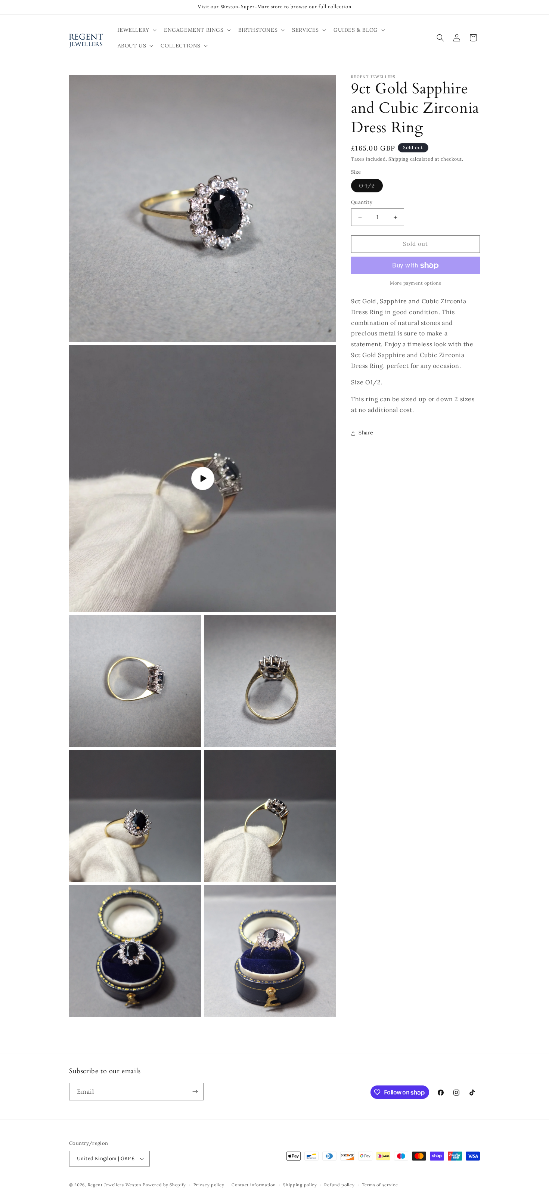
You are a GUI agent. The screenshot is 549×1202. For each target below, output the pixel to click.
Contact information (254, 1184)
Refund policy (339, 1184)
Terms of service (380, 1184)
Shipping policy (300, 1184)
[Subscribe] (195, 1091)
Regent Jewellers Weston (115, 1184)
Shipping (398, 159)
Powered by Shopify (164, 1184)
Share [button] (366, 433)
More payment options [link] (415, 283)
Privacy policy (208, 1184)
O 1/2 (371, 187)
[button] (136, 30)
